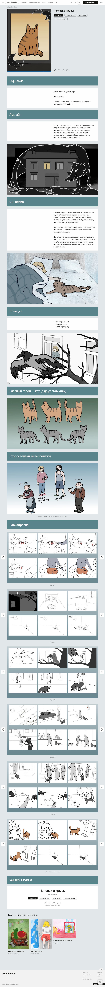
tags (43, 2)
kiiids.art (99, 977)
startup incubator (87, 979)
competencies (34, 2)
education (85, 977)
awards (50, 2)
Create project (90, 2)
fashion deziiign (87, 975)
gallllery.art (100, 975)
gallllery (99, 972)
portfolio (24, 2)
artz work (85, 972)
